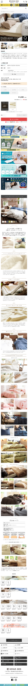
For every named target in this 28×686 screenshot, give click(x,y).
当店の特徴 (5, 644)
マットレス (20, 664)
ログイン (18, 653)
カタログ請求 (6, 660)
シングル (5, 89)
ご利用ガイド (20, 657)
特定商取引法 (5, 650)
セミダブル (14, 89)
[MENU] (2, 1)
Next (25, 28)
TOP (1, 11)
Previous (2, 28)
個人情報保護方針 (20, 650)
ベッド (19, 660)
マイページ (6, 657)
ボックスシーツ (7, 11)
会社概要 (18, 644)
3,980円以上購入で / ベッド (14, 684)
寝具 (4, 11)
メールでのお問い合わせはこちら (14, 640)
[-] (12, 106)
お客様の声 (5, 647)
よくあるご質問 (20, 647)
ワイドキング (14, 92)
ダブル (23, 89)
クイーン (12, 11)
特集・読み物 (5, 653)
